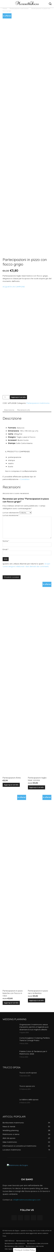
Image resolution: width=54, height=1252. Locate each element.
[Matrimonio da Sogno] (27, 3)
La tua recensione (11, 515)
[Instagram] (33, 1217)
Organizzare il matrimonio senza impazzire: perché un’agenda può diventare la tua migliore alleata (33, 1027)
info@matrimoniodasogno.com (26, 1200)
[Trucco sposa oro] (10, 1090)
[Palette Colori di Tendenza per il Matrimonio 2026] (10, 1055)
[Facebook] (20, 1217)
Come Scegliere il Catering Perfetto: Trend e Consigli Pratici (34, 1039)
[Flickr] (26, 1217)
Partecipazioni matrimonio (19, 8)
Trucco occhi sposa (28, 1073)
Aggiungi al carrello (18, 397)
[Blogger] (14, 1217)
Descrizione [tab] (9, 410)
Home (5, 8)
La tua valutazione (11, 512)
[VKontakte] (39, 1217)
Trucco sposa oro (27, 1086)
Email (5, 549)
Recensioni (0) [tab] (23, 410)
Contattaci (24, 479)
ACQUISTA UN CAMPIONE (14, 286)
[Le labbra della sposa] (10, 1103)
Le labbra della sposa (28, 1099)
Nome (6, 541)
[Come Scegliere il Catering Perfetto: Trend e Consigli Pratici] (10, 1042)
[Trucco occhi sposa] (10, 1077)
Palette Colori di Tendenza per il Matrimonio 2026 (33, 1052)
